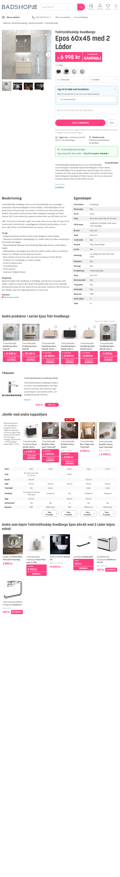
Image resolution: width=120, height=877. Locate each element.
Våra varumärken (62, 17)
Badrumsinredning (19, 23)
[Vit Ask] (82, 71)
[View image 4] (39, 86)
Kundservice (91, 9)
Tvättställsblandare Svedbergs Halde (41, 378)
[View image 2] (17, 86)
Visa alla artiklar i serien (104, 321)
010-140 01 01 (42, 17)
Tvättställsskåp (51, 23)
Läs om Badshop (81, 17)
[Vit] (74, 71)
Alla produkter (13, 17)
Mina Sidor (100, 9)
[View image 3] (28, 86)
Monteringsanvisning (11, 297)
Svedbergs (59, 187)
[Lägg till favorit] (46, 35)
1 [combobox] (111, 123)
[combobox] (70, 79)
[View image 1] (6, 86)
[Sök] (81, 7)
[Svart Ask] (66, 71)
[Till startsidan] (19, 7)
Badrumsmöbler (36, 23)
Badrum (7, 23)
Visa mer (27, 400)
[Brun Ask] (58, 71)
